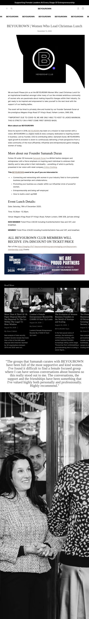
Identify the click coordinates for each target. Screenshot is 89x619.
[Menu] (6, 8)
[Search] (11, 8)
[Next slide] (82, 319)
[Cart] (83, 8)
